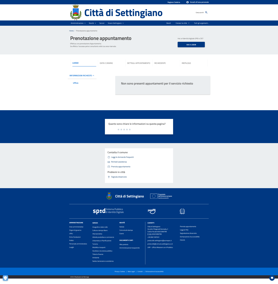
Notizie (121, 227)
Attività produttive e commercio (103, 237)
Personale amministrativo (78, 244)
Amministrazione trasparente (129, 248)
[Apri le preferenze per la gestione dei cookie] (5, 278)
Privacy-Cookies (120, 271)
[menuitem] (168, 23)
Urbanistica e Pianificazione (101, 240)
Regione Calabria (174, 2)
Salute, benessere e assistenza (103, 261)
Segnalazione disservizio (188, 233)
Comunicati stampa (126, 230)
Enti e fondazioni (75, 237)
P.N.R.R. (182, 240)
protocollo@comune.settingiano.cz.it (160, 244)
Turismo (95, 244)
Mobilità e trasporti (98, 247)
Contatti (150, 223)
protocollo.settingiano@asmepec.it (159, 240)
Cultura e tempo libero (100, 230)
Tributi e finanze (97, 254)
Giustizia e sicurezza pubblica (102, 251)
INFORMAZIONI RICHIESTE (81, 75)
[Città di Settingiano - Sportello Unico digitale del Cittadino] (75, 12)
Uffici (71, 233)
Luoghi (71, 247)
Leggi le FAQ (184, 230)
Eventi (121, 233)
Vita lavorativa (97, 233)
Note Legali (131, 271)
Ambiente (95, 257)
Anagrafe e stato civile (100, 227)
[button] (197, 2)
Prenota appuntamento (188, 226)
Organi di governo (75, 230)
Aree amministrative (76, 227)
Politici (71, 240)
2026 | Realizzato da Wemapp (79, 277)
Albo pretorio (123, 244)
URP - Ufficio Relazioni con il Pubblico (160, 247)
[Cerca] (206, 12)
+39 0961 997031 (153, 237)
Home (71, 30)
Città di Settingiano (123, 12)
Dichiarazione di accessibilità (189, 236)
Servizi (95, 223)
